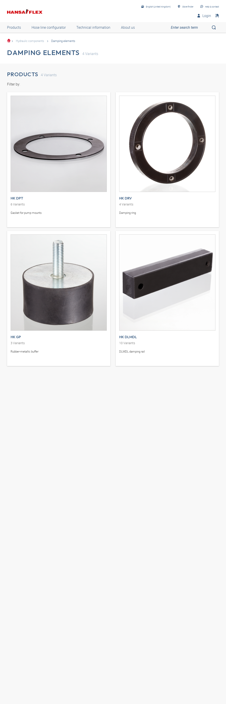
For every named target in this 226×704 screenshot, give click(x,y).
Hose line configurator (49, 27)
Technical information (93, 27)
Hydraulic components (30, 41)
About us (128, 27)
